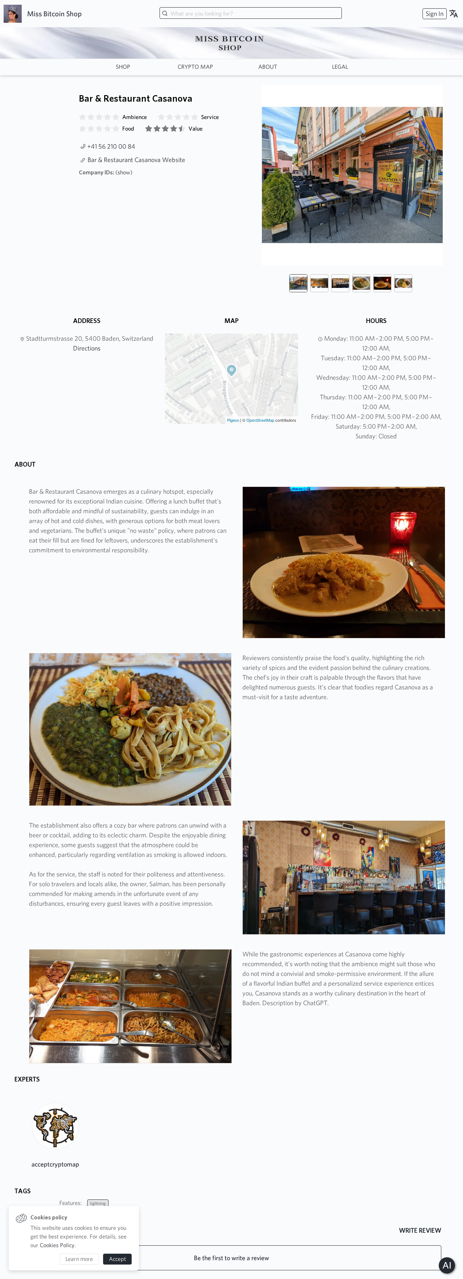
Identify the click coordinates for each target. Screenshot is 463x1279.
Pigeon (233, 420)
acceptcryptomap (55, 1164)
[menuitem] (434, 14)
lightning (98, 1203)
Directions (87, 348)
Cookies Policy (57, 1245)
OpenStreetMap (260, 420)
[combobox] (251, 14)
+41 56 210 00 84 (111, 146)
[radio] (82, 117)
